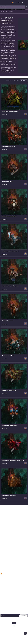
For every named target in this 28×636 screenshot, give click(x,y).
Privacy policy (7, 630)
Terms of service (14, 630)
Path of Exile (3, 593)
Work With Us (4, 600)
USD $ (13, 622)
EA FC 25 (2, 591)
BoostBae (12, 628)
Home (2, 11)
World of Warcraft (4, 585)
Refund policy (20, 630)
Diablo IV (6, 11)
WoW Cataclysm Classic (6, 587)
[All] (2, 7)
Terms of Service (4, 604)
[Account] (19, 2)
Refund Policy (4, 606)
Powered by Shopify (17, 628)
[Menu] (8, 2)
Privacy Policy (4, 602)
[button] (26, 7)
